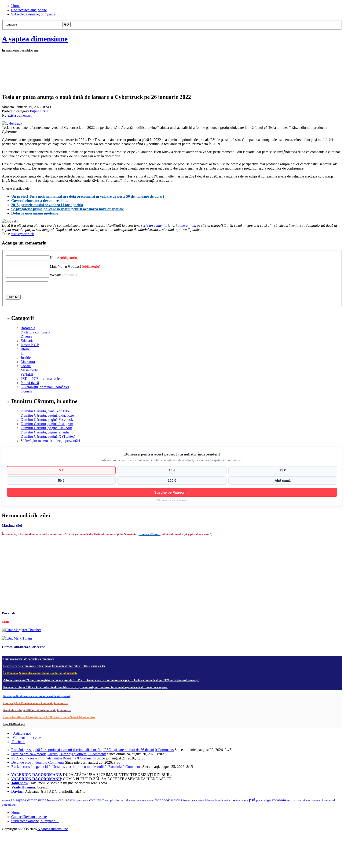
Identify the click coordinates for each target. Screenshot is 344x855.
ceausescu (66, 800)
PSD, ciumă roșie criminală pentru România (43, 758)
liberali (219, 800)
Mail (75, 266)
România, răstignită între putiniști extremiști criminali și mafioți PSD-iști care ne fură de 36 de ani (82, 750)
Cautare (11, 24)
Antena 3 (7, 800)
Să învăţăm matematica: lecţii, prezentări (50, 441)
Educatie (27, 341)
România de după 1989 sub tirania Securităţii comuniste (37, 710)
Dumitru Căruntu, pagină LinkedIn (46, 428)
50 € (61, 480)
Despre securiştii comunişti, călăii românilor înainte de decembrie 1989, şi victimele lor (54, 666)
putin (259, 800)
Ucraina (26, 391)
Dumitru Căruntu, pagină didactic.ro (47, 415)
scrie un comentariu (156, 225)
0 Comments (164, 750)
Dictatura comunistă (35, 332)
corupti (109, 800)
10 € (172, 470)
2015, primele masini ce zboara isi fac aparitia (47, 205)
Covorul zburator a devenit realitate (39, 201)
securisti (292, 800)
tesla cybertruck (22, 234)
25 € (282, 470)
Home (15, 6)
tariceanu (316, 800)
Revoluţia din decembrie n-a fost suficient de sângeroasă (36, 696)
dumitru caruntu (145, 800)
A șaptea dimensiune (35, 39)
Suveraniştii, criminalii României (45, 387)
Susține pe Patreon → (172, 492)
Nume (64, 258)
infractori (186, 800)
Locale (26, 366)
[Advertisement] (72, 77)
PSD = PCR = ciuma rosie (40, 379)
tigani (325, 800)
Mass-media (29, 370)
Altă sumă (283, 480)
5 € (61, 470)
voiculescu (9, 805)
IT (22, 353)
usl (333, 800)
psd (252, 799)
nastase (235, 800)
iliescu (175, 800)
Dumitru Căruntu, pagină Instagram (47, 424)
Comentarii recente (27, 738)
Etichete (18, 742)
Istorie (25, 349)
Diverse (26, 336)
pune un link (187, 225)
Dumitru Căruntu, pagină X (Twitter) (48, 436)
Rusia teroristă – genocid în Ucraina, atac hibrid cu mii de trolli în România (66, 767)
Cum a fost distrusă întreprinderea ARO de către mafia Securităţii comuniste (49, 717)
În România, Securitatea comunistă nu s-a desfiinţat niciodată (40, 673)
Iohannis (209, 800)
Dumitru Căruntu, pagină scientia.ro (47, 432)
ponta (244, 800)
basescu (52, 800)
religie (267, 800)
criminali (119, 800)
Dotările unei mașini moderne (34, 213)
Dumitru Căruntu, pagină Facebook (47, 420)
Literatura (28, 362)
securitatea (304, 800)
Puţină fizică (39, 111)
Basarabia (28, 328)
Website (63, 275)
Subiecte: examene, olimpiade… (35, 14)
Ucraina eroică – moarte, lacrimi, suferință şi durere (49, 754)
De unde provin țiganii (27, 762)
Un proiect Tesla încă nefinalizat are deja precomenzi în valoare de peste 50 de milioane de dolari (87, 196)
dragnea (130, 800)
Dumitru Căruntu (149, 534)
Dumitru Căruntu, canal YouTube (45, 411)
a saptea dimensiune (29, 800)
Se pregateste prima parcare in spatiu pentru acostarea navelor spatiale (67, 209)
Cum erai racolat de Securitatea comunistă (28, 659)
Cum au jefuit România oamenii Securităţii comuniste (35, 703)
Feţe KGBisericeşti (14, 724)
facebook (162, 800)
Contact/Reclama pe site (29, 10)
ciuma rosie (82, 800)
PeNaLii (27, 374)
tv (330, 800)
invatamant (198, 800)
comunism (96, 800)
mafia (227, 800)
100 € (172, 480)
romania (279, 800)
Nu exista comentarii (17, 115)
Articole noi (22, 733)
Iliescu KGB (30, 345)
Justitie (26, 357)
